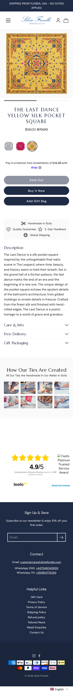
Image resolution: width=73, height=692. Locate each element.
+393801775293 (46, 572)
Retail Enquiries (36, 627)
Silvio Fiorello (41, 675)
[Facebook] (39, 655)
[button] (59, 689)
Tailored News (36, 622)
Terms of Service (36, 607)
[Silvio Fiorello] (36, 20)
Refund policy (36, 617)
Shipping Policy (36, 612)
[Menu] (8, 20)
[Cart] (66, 20)
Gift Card (36, 597)
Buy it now (36, 191)
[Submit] (61, 537)
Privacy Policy (36, 602)
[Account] (58, 20)
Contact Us (37, 632)
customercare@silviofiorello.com (40, 562)
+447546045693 (47, 568)
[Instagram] (34, 655)
